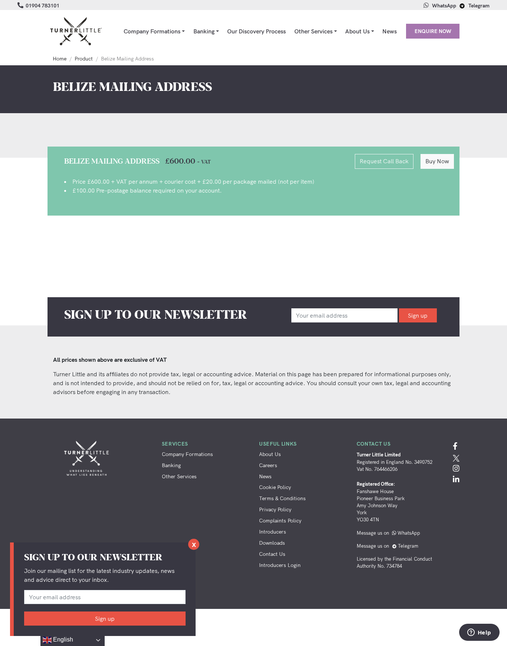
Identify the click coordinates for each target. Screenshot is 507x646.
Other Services (313, 31)
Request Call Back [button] (384, 161)
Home (59, 58)
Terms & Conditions (282, 498)
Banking (204, 31)
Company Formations (152, 31)
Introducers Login (280, 565)
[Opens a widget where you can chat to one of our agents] (479, 633)
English (62, 639)
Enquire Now (433, 31)
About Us (357, 31)
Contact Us (272, 554)
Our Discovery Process (256, 31)
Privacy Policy (275, 509)
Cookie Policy (275, 487)
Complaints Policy (280, 520)
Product (84, 58)
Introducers (272, 531)
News (389, 31)
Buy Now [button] (437, 161)
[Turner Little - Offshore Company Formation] (75, 31)
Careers (268, 465)
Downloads (272, 543)
